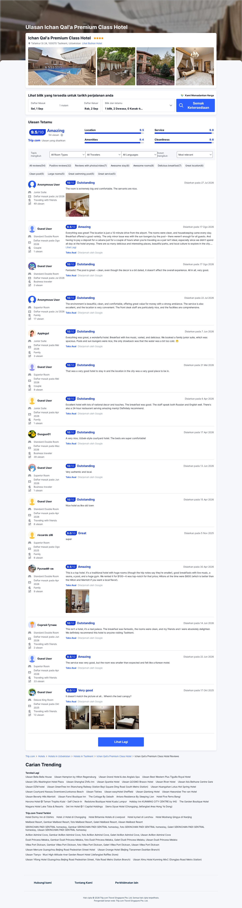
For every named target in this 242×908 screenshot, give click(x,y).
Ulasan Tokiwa (94, 791)
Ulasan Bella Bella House (39, 776)
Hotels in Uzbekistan (59, 756)
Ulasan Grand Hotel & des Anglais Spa (119, 776)
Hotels (41, 756)
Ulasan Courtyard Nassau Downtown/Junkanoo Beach (55, 791)
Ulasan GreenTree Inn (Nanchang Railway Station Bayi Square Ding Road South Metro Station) (97, 786)
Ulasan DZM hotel (35, 786)
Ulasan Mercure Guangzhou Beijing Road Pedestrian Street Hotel (60, 849)
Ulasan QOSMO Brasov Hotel (137, 781)
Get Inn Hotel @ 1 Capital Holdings (84, 806)
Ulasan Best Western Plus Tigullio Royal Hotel (166, 776)
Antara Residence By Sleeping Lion (135, 796)
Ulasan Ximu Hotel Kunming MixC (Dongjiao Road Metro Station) (167, 859)
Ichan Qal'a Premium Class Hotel (114, 756)
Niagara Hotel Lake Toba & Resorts (44, 806)
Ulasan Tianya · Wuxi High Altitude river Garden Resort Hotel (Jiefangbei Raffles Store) (72, 854)
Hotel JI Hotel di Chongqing (71, 817)
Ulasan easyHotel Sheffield (118, 791)
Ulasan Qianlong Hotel (148, 791)
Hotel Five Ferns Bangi (168, 796)
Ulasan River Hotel (165, 781)
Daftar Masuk (38, 103)
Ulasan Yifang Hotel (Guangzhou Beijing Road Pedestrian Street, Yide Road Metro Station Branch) (78, 859)
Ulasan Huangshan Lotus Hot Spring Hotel (173, 786)
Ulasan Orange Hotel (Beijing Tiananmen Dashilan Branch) (129, 849)
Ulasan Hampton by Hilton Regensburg (75, 776)
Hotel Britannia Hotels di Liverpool (107, 817)
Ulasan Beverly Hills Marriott (40, 796)
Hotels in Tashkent (83, 756)
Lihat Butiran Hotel (92, 43)
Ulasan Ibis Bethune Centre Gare (195, 781)
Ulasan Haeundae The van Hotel (179, 791)
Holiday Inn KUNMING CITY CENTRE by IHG (153, 801)
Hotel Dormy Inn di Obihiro (40, 817)
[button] (213, 5)
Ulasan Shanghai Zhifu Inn (80, 781)
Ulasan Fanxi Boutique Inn (72, 796)
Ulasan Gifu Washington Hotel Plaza (45, 781)
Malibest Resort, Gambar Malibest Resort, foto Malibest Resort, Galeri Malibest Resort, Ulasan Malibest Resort (84, 822)
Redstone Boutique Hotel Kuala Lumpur (106, 801)
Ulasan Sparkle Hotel (108, 781)
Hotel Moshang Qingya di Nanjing (174, 817)
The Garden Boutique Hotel (194, 801)
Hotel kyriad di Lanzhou (140, 817)
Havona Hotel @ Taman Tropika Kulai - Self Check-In (54, 801)
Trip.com (30, 756)
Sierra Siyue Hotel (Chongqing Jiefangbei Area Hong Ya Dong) (138, 806)
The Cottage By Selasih (101, 796)
